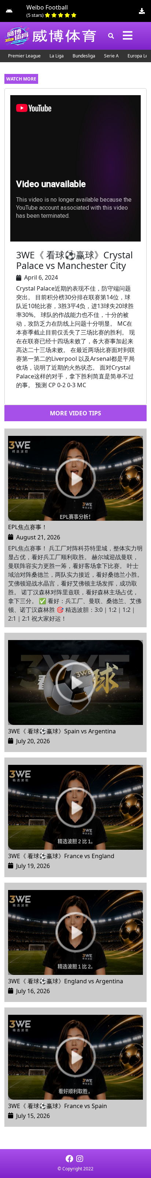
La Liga (56, 56)
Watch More (21, 79)
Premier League (24, 56)
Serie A (111, 56)
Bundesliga (84, 56)
